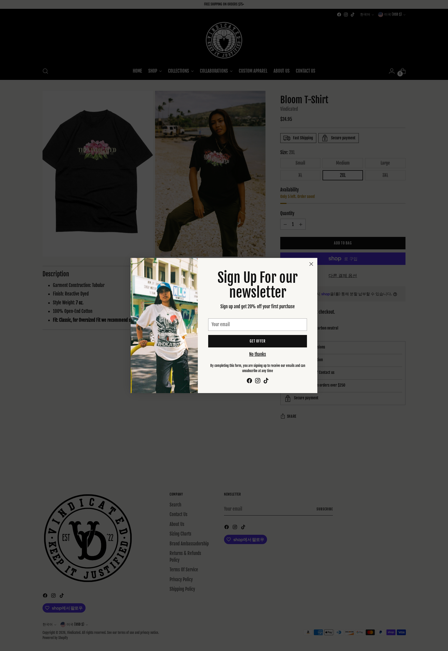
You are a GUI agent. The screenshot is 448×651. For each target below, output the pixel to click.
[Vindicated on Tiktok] (266, 382)
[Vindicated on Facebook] (249, 382)
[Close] (311, 264)
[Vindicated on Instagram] (258, 382)
